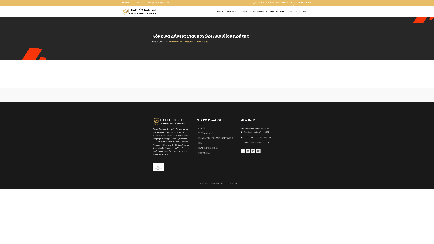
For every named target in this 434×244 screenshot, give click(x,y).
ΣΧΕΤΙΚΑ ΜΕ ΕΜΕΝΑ (277, 11)
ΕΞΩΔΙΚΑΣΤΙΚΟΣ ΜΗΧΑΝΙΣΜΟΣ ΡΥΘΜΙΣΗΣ (215, 138)
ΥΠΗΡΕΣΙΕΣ (230, 11)
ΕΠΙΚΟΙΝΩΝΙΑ (300, 11)
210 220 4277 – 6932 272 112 (280, 3)
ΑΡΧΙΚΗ (220, 11)
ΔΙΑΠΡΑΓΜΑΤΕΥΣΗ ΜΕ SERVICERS (252, 11)
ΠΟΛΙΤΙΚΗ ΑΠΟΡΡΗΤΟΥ (208, 148)
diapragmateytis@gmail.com (158, 3)
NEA (290, 11)
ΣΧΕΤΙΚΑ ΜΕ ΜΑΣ (205, 133)
